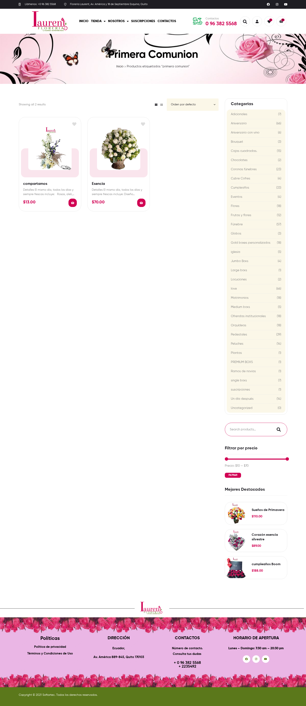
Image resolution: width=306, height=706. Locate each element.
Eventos (236, 196)
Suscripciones (143, 21)
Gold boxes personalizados (250, 242)
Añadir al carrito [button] (72, 203)
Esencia (98, 184)
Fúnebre (237, 224)
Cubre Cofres (240, 178)
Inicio (83, 21)
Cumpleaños (240, 187)
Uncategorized (242, 408)
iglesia (235, 251)
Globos (236, 233)
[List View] (161, 104)
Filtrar (233, 475)
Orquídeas (238, 325)
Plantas (236, 352)
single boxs (239, 380)
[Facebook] (268, 4)
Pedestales (239, 334)
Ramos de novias (243, 371)
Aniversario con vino (245, 132)
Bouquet (237, 141)
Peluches (237, 343)
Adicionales (239, 114)
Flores (235, 206)
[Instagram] (277, 4)
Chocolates (239, 160)
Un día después (242, 398)
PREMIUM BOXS (242, 362)
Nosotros (116, 21)
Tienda (96, 21)
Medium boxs (240, 307)
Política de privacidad (50, 646)
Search (277, 429)
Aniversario (239, 123)
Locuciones (239, 279)
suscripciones (240, 389)
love (234, 288)
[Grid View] (156, 104)
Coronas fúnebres (244, 169)
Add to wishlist (74, 124)
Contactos (167, 21)
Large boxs (239, 270)
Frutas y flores (241, 215)
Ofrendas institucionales (248, 316)
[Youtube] (285, 4)
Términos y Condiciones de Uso (50, 653)
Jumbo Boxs (239, 261)
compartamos (35, 184)
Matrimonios (240, 297)
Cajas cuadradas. (244, 151)
